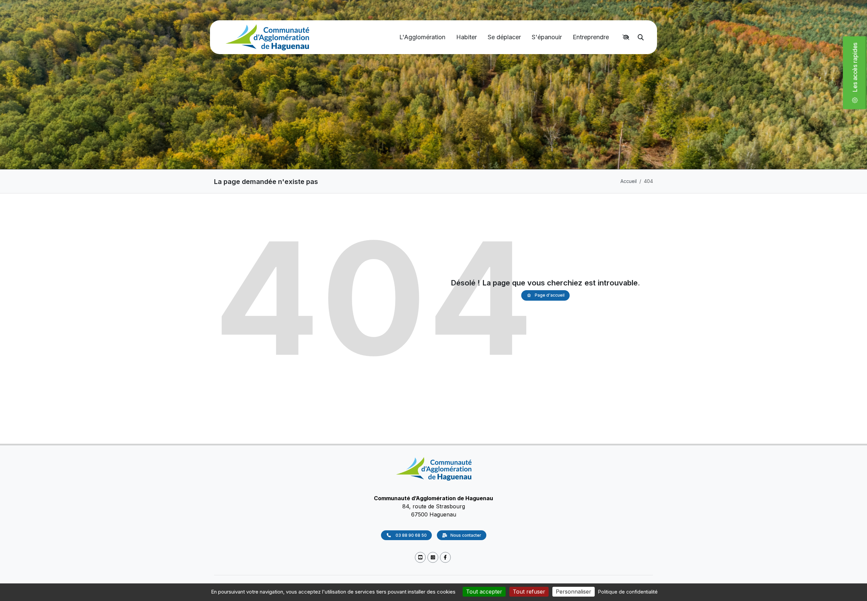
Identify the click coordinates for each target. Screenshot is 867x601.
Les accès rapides (857, 70)
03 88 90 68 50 (411, 535)
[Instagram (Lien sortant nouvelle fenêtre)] (432, 557)
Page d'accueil (550, 295)
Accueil (628, 181)
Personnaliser (573, 591)
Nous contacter (465, 535)
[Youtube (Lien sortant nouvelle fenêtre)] (420, 557)
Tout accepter (484, 591)
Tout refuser (529, 591)
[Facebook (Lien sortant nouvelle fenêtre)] (445, 557)
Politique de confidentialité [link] (628, 592)
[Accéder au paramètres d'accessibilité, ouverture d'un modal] (627, 37)
